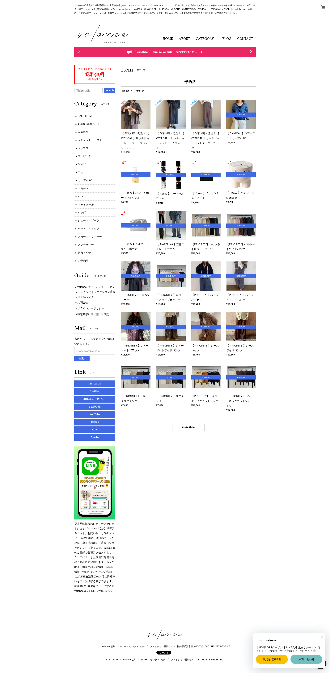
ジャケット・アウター (91, 140)
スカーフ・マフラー (90, 236)
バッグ (82, 212)
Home (125, 90)
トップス (83, 148)
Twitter (94, 391)
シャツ (82, 164)
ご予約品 (83, 260)
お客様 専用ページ (89, 123)
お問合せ (82, 302)
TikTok (95, 422)
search (110, 90)
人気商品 (83, 131)
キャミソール (86, 204)
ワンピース (84, 156)
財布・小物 (84, 252)
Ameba (95, 437)
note (95, 430)
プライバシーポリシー (90, 308)
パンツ (82, 196)
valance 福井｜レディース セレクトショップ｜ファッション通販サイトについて (95, 291)
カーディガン (86, 180)
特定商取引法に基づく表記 (93, 314)
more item (188, 427)
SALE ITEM (85, 115)
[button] (206, 39)
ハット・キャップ (88, 228)
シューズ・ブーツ (88, 220)
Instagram (94, 384)
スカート (83, 188)
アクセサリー (86, 244)
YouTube (95, 414)
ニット (82, 172)
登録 (82, 358)
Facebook (94, 407)
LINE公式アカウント (94, 399)
